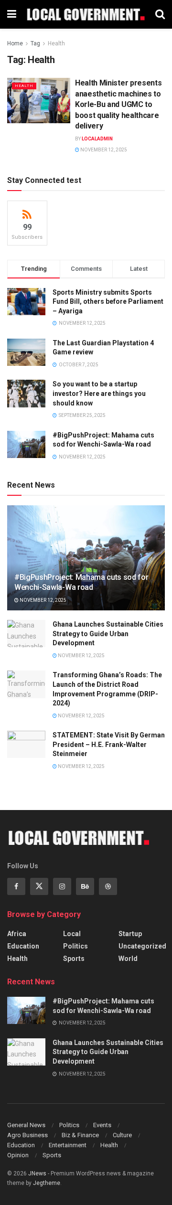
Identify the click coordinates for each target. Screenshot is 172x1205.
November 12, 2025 (103, 149)
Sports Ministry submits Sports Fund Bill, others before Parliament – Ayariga (108, 301)
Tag (35, 43)
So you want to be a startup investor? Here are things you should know (99, 393)
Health (56, 43)
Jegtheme (46, 1183)
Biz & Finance (80, 1135)
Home (15, 43)
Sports (74, 958)
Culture (122, 1135)
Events (102, 1125)
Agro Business (27, 1135)
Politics (75, 946)
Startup (130, 934)
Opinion (18, 1155)
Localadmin (97, 138)
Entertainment (67, 1145)
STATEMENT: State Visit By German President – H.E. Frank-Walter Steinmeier (109, 744)
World (128, 958)
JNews (37, 1173)
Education (23, 946)
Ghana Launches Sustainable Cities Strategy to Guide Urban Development (108, 633)
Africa (16, 934)
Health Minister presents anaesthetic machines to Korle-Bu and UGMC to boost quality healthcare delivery (118, 104)
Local (72, 934)
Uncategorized (142, 946)
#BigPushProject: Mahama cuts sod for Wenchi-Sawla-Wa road (81, 582)
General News (26, 1125)
